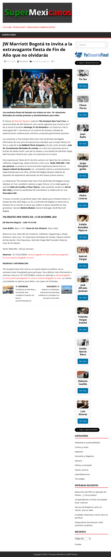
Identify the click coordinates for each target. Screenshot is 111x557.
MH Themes (72, 554)
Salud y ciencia (81, 470)
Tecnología (80, 479)
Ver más (82, 86)
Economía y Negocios (41, 61)
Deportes (79, 451)
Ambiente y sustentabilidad (87, 442)
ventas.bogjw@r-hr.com (39, 254)
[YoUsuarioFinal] (91, 56)
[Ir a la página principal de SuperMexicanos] (37, 21)
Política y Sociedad (83, 465)
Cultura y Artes (81, 447)
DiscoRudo (23, 61)
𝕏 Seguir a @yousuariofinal (87, 430)
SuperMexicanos (82, 474)
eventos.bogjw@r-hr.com (21, 257)
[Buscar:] (91, 45)
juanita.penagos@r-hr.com (22, 278)
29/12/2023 (10, 61)
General (78, 460)
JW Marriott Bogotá (21, 121)
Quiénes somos (9, 35)
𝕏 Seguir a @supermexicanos (88, 63)
